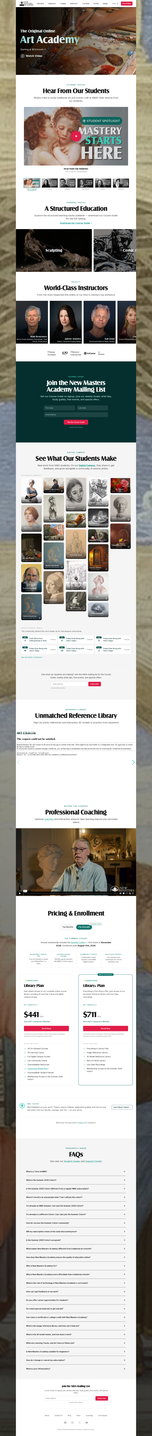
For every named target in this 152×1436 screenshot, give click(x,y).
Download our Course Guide (75, 223)
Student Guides (72, 1161)
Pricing (96, 4)
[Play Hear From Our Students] (76, 136)
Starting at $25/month (32, 49)
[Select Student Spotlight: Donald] (121, 183)
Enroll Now (127, 3)
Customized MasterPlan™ (38, 1068)
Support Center (93, 1161)
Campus (63, 4)
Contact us (81, 1123)
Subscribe (95, 684)
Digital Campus (87, 465)
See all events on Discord (31, 657)
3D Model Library (27, 732)
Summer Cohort (78, 942)
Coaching (85, 4)
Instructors (52, 4)
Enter (114, 3)
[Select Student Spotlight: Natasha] (85, 183)
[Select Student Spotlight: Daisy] (103, 183)
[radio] (68, 927)
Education (40, 4)
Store (78, 1415)
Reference (74, 4)
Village (105, 4)
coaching (49, 819)
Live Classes (102, 1415)
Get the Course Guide (76, 422)
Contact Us (58, 1415)
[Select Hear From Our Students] (32, 183)
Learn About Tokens (122, 1107)
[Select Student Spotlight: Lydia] (50, 183)
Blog (69, 1415)
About (47, 1415)
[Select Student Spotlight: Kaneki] (68, 183)
